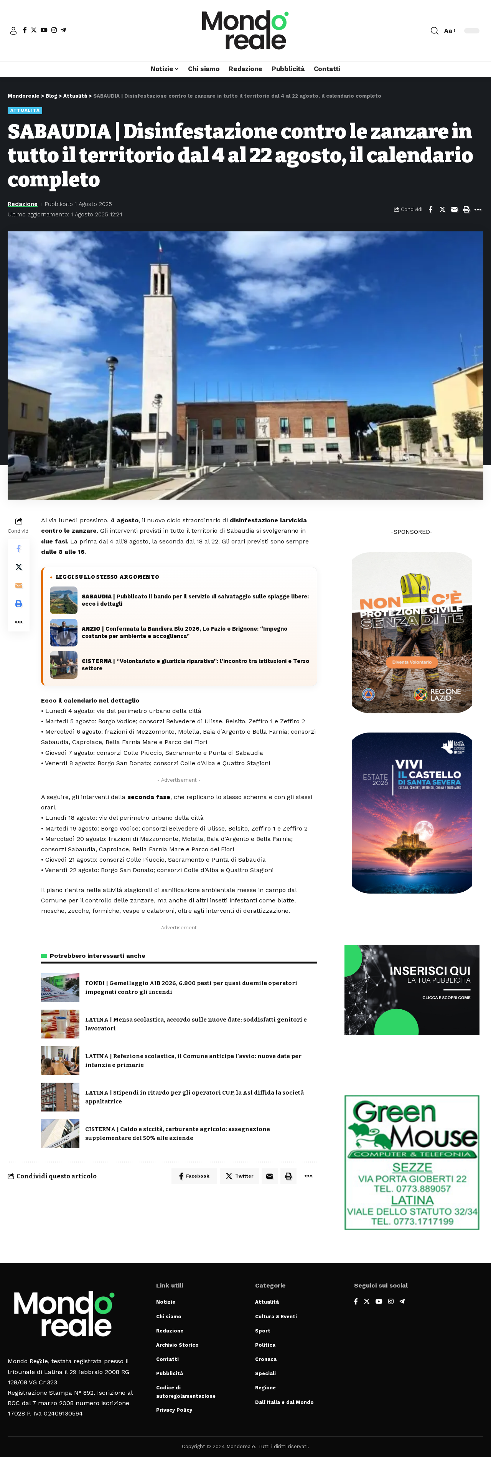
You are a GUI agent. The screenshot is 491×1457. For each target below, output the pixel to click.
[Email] (454, 209)
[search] (434, 30)
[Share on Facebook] (430, 209)
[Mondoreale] (245, 31)
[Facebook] (25, 30)
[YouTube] (44, 30)
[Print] (466, 209)
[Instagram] (54, 30)
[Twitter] (34, 30)
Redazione (23, 204)
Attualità (25, 110)
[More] (478, 209)
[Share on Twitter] (442, 209)
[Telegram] (63, 30)
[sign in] (13, 31)
